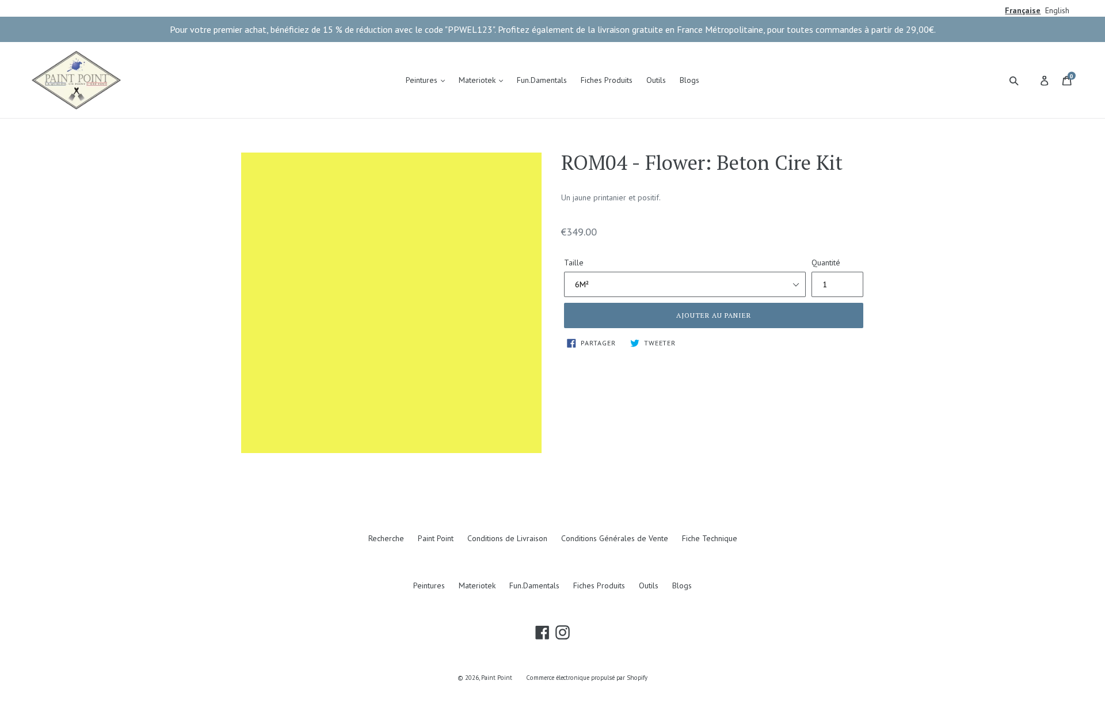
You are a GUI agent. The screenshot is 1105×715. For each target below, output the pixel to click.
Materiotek (478, 80)
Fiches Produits (606, 80)
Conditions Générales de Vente (614, 538)
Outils (656, 80)
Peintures (423, 80)
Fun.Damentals (542, 80)
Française (1023, 10)
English (1057, 10)
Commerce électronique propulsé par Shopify (586, 678)
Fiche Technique (709, 538)
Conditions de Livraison (507, 538)
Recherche (386, 538)
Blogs (689, 80)
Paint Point (436, 538)
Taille (574, 262)
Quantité (825, 262)
